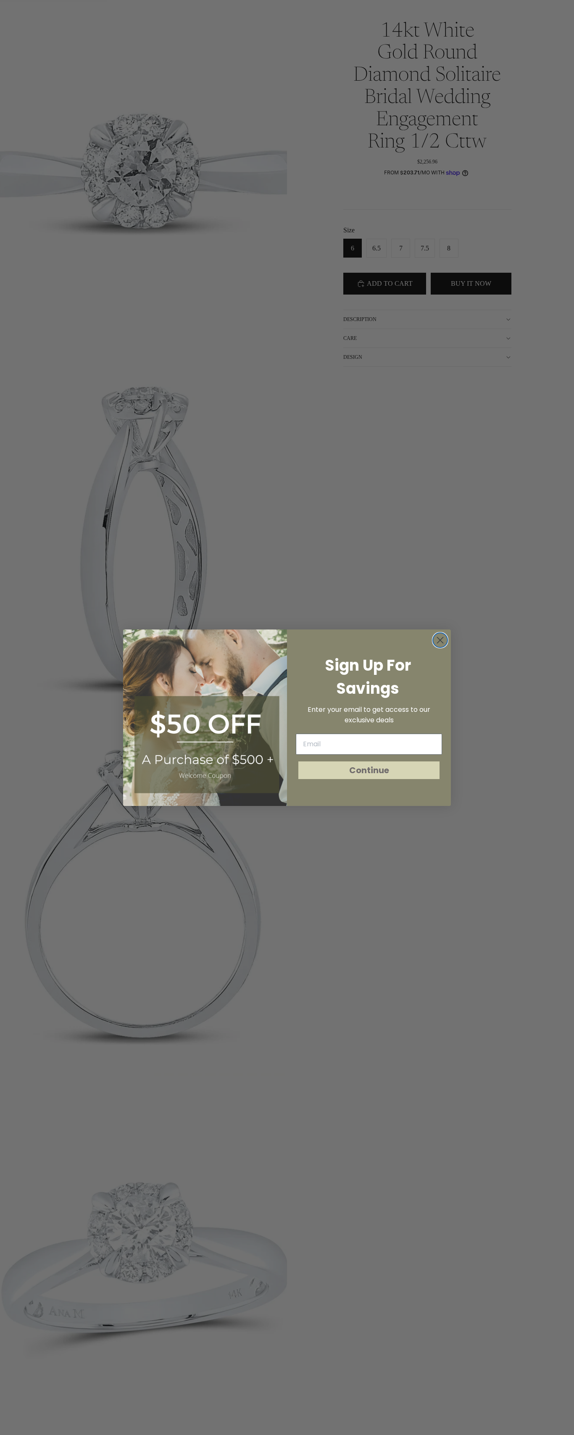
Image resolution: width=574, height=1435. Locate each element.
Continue (369, 770)
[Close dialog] (440, 640)
